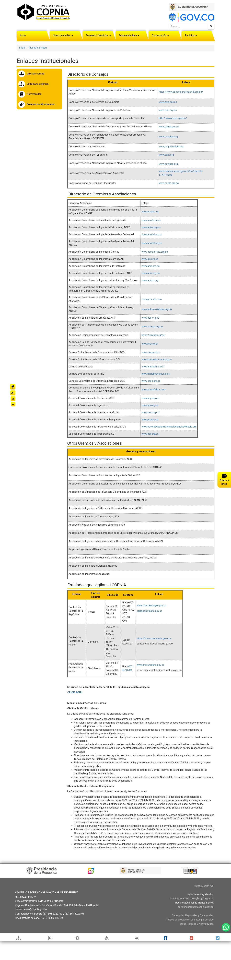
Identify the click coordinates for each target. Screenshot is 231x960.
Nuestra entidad (38, 47)
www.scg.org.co (150, 398)
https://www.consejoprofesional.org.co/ (181, 91)
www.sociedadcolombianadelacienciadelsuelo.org (169, 426)
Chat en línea (224, 482)
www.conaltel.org (168, 136)
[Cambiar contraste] (12, 386)
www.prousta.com (152, 299)
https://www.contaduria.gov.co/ (154, 638)
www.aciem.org (150, 280)
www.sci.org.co (150, 405)
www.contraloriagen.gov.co (151, 605)
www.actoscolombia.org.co (157, 309)
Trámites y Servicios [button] (97, 35)
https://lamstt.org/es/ (154, 335)
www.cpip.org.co (168, 110)
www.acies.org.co (151, 227)
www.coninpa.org (168, 163)
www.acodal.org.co (152, 234)
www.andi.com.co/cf (153, 366)
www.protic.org (150, 419)
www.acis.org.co (151, 266)
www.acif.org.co (150, 317)
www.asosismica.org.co (155, 251)
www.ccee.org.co (151, 380)
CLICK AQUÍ (74, 692)
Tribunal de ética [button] (128, 35)
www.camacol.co (151, 352)
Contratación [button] (159, 35)
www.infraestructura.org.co (157, 359)
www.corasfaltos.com (154, 389)
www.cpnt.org (166, 154)
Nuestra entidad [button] (62, 35)
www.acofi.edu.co (151, 220)
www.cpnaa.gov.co (169, 126)
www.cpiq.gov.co (168, 101)
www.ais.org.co (150, 258)
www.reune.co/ (150, 343)
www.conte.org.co (169, 183)
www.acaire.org (150, 211)
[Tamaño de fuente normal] (13, 398)
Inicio (23, 35)
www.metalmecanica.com (156, 373)
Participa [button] (190, 35)
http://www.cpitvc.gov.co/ (173, 118)
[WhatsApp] (226, 927)
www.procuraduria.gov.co (150, 664)
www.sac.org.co (150, 412)
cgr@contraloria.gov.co (149, 610)
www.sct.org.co (150, 433)
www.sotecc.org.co (152, 326)
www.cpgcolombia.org (171, 146)
